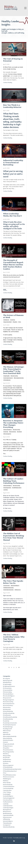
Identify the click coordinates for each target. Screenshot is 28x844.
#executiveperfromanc (8, 703)
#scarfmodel (19, 431)
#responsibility (7, 755)
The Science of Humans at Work (13, 316)
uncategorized (6, 825)
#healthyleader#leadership (8, 587)
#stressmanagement (8, 765)
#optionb (5, 742)
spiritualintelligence (8, 821)
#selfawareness (17, 589)
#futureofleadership (8, 711)
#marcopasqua (7, 730)
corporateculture (7, 790)
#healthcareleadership (8, 713)
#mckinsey (5, 732)
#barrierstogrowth (7, 680)
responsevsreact (7, 817)
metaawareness (7, 811)
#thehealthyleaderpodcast (10, 771)
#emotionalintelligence (8, 429)
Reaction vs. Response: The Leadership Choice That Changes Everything (13, 424)
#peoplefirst (6, 748)
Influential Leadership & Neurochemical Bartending (13, 162)
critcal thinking (7, 792)
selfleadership (6, 819)
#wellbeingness (7, 778)
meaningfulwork (7, 809)
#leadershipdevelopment (9, 724)
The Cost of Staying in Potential (13, 60)
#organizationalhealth (8, 744)
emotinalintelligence (8, 796)
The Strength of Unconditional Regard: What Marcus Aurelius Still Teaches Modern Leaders (13, 264)
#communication (7, 585)
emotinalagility (6, 794)
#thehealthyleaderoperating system (12, 769)
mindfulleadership (7, 813)
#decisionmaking (7, 692)
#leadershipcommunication (8, 589)
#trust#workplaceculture (16, 487)
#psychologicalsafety (7, 487)
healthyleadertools (8, 802)
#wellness (5, 780)
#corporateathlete (7, 690)
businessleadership (7, 784)
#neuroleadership (12, 431)
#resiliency (6, 753)
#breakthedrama (7, 682)
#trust (4, 773)
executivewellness (7, 800)
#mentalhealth (6, 734)
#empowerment (7, 698)
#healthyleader (7, 715)
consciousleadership (8, 788)
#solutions (5, 763)
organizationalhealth (8, 815)
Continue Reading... (8, 82)
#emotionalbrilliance (8, 694)
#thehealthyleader (7, 380)
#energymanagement (8, 699)
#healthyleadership (8, 719)
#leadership (6, 431)
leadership (6, 489)
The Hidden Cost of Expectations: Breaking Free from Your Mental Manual (13, 536)
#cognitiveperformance (9, 686)
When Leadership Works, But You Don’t (12, 215)
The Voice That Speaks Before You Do (13, 582)
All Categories (6, 678)
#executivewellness (8, 705)
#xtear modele (7, 782)
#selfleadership (7, 761)
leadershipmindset (7, 805)
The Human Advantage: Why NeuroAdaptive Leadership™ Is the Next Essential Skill (13, 370)
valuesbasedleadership (8, 827)
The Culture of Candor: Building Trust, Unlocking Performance (13, 481)
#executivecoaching (16, 429)
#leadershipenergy (8, 726)
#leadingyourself (7, 728)
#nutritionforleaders (8, 740)
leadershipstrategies (8, 807)
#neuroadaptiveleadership (9, 736)
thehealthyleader (7, 823)
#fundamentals (7, 709)
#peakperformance (8, 746)
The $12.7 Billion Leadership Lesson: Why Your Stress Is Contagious (14, 638)
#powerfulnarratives (8, 750)
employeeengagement (8, 798)
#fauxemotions (7, 707)
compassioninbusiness (8, 786)
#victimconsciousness (8, 777)
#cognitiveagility (7, 684)
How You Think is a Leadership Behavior (12, 106)
